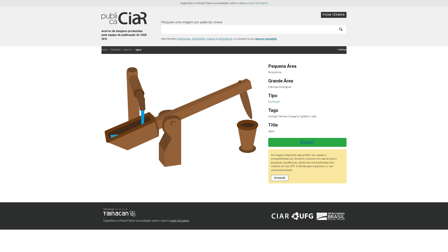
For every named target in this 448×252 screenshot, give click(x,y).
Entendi (279, 178)
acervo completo (266, 38)
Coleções (115, 49)
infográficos (225, 38)
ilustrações (184, 38)
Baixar (307, 142)
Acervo (127, 49)
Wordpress (120, 209)
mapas (211, 38)
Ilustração (274, 101)
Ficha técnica (334, 14)
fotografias (198, 38)
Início (104, 49)
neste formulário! (258, 3)
